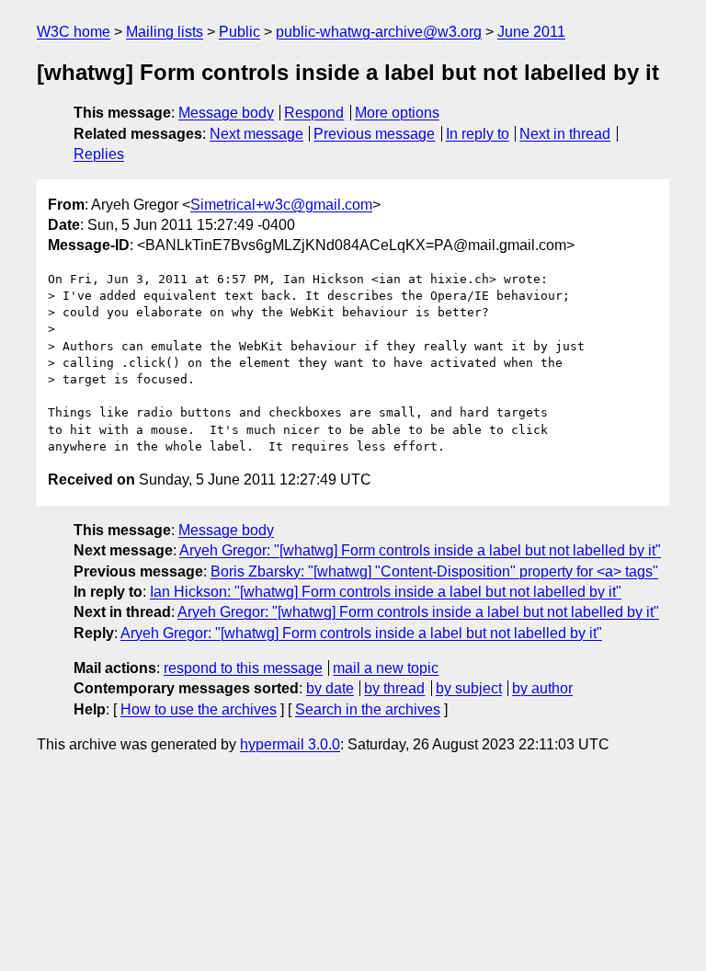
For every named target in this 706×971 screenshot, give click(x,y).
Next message (256, 134)
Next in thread (564, 134)
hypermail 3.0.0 (290, 744)
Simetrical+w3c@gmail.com (281, 204)
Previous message (374, 134)
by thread (394, 688)
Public (239, 32)
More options (397, 112)
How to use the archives (198, 709)
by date (330, 688)
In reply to (477, 134)
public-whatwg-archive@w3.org (379, 32)
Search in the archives (367, 709)
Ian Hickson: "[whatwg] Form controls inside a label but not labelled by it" (385, 592)
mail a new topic (385, 668)
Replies (99, 154)
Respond (314, 112)
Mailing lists (164, 32)
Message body (226, 112)
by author (542, 688)
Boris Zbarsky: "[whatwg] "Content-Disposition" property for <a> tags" (434, 571)
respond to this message (243, 668)
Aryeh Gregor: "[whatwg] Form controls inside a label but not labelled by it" (420, 550)
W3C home (73, 32)
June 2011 (531, 32)
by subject (469, 688)
